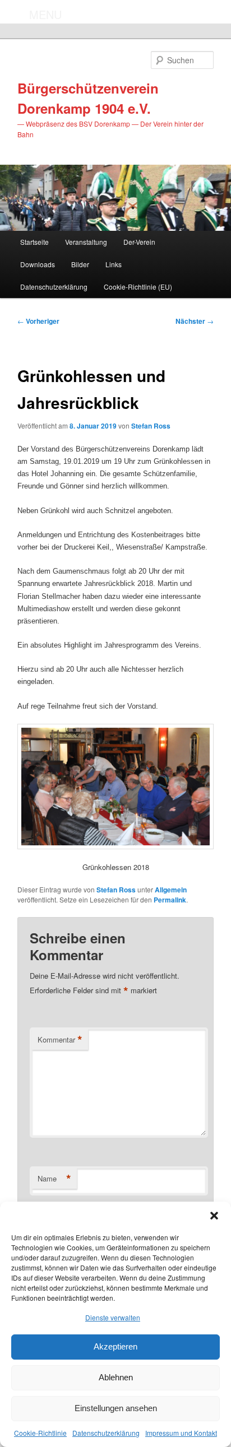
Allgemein (171, 890)
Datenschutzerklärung (106, 1432)
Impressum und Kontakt (181, 1432)
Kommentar (60, 1040)
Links (113, 264)
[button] (214, 1215)
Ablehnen (116, 1377)
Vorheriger (38, 321)
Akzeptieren (115, 1346)
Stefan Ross (150, 426)
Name (54, 1179)
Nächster (194, 321)
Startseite (34, 241)
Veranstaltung (86, 241)
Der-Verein (139, 241)
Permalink (170, 900)
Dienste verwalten (112, 1317)
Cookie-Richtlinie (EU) (138, 286)
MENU (45, 14)
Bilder (80, 264)
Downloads (37, 264)
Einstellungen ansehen (116, 1408)
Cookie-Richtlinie (40, 1432)
